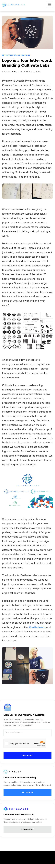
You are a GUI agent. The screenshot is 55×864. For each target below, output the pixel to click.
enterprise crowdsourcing (16, 55)
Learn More (27, 829)
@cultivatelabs (37, 627)
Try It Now (27, 792)
